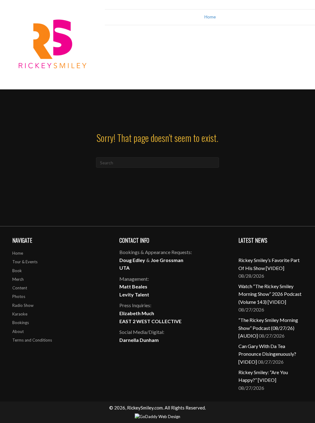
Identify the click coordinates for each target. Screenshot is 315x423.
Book (17, 270)
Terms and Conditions (32, 340)
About (18, 331)
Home (210, 16)
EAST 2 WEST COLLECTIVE (150, 321)
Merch (18, 279)
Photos (18, 296)
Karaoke (19, 313)
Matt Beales (133, 286)
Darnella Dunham (139, 340)
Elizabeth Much (136, 313)
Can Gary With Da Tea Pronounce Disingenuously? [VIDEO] (267, 354)
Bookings (20, 322)
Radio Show (23, 305)
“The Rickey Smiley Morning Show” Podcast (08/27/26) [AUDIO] (268, 328)
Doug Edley (132, 260)
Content (19, 287)
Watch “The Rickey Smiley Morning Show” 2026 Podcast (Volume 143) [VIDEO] (269, 294)
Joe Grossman (167, 260)
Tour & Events (25, 261)
